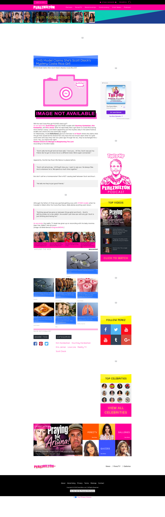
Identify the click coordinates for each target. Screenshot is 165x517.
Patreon (69, 7)
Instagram (54, 227)
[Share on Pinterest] (41, 343)
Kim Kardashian (63, 343)
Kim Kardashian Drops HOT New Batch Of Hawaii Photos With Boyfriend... (56, 244)
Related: (37, 142)
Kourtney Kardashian (81, 343)
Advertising (71, 483)
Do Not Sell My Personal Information (82, 491)
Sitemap (93, 483)
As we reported (39, 126)
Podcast (127, 7)
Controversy (104, 7)
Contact (101, 483)
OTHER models (83, 203)
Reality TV (82, 347)
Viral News (116, 7)
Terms (86, 483)
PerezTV (78, 7)
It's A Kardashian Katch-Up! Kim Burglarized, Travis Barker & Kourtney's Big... (87, 245)
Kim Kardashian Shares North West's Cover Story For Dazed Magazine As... (40, 244)
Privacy (79, 483)
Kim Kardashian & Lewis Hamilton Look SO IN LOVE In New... (72, 244)
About (63, 483)
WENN (61, 227)
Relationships (90, 7)
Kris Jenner (61, 347)
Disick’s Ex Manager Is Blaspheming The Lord (56, 142)
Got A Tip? (40, 2)
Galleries (127, 466)
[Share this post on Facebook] (35, 343)
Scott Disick (61, 351)
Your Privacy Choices (84, 497)
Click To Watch (116, 258)
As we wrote (38, 223)
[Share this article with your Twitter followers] (46, 343)
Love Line (72, 347)
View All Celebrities (116, 410)
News (108, 466)
